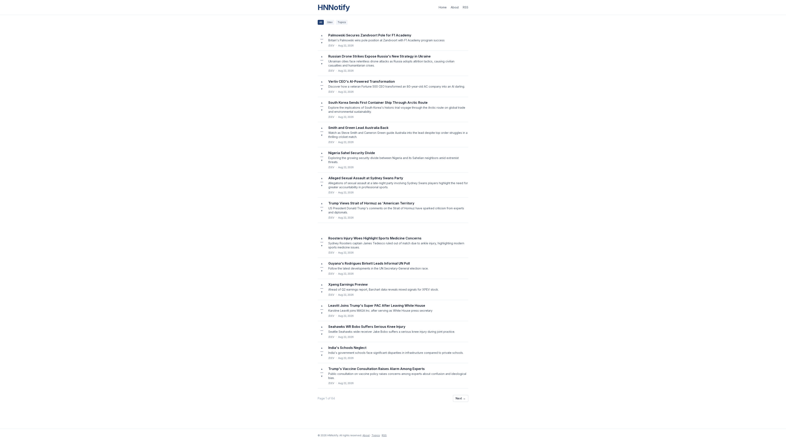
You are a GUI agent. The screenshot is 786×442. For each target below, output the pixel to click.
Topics (342, 22)
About (455, 7)
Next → (461, 398)
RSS (465, 7)
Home (443, 7)
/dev (330, 22)
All (320, 22)
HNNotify (334, 7)
